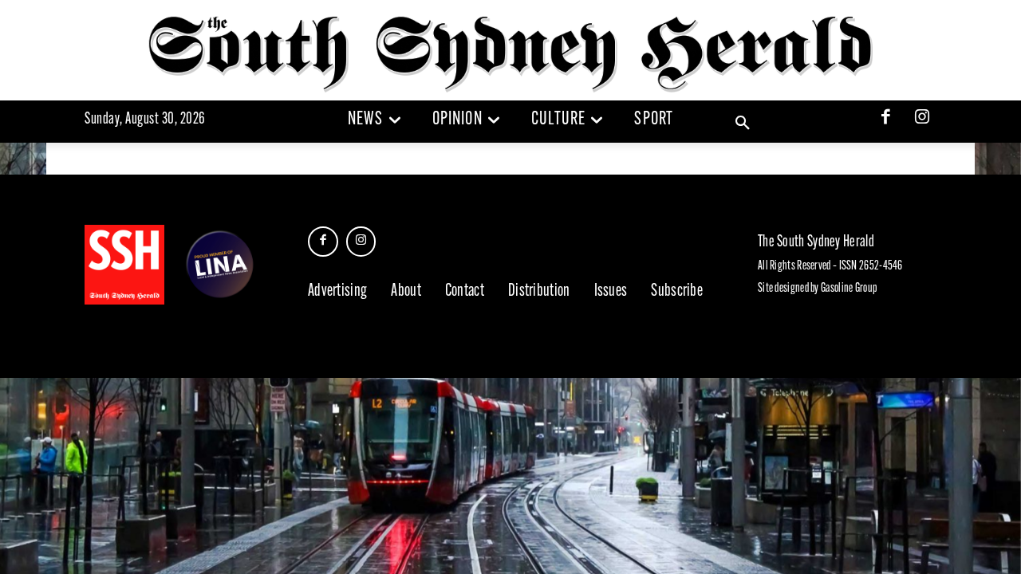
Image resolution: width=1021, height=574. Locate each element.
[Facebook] (886, 118)
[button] (742, 123)
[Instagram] (922, 118)
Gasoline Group (849, 288)
